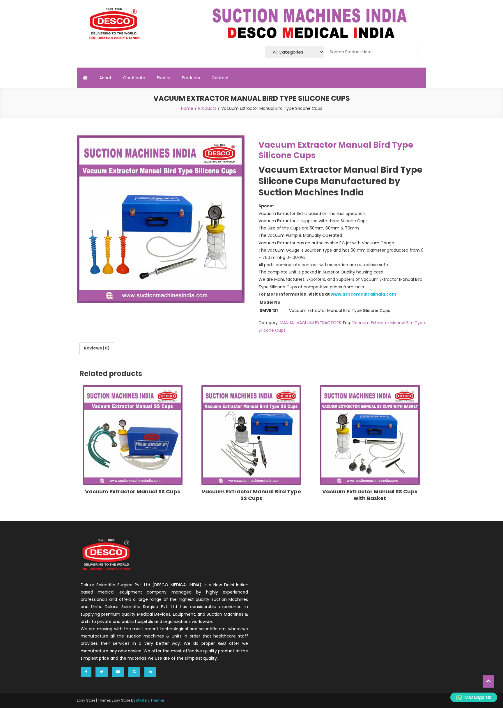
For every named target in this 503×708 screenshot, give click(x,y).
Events (163, 78)
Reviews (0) (97, 348)
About (105, 78)
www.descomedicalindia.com (363, 294)
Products (191, 78)
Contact (220, 78)
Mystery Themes (150, 700)
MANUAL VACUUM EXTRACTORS (310, 323)
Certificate (134, 78)
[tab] (96, 348)
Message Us (477, 697)
